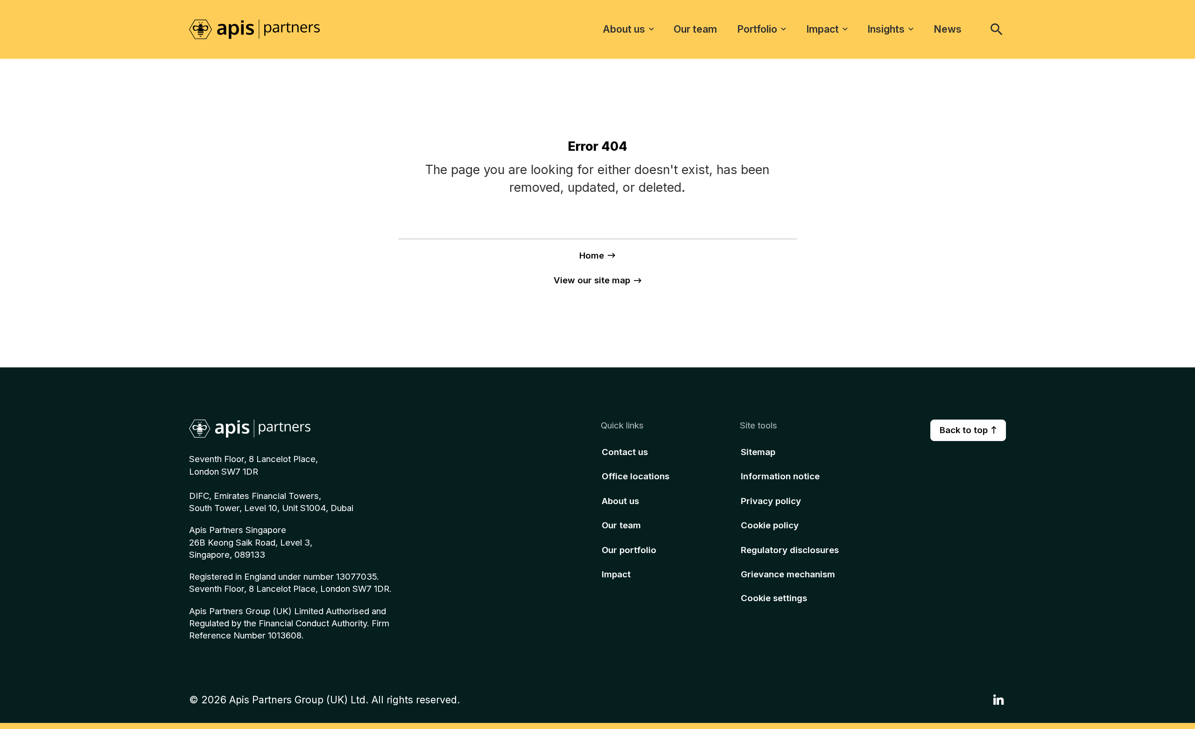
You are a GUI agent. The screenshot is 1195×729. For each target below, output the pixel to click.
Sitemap (758, 451)
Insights (886, 29)
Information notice (780, 476)
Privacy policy (771, 500)
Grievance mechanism (788, 574)
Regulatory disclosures (790, 549)
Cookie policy (770, 525)
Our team (695, 29)
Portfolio (757, 29)
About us (624, 29)
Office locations (635, 476)
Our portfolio (629, 549)
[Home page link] (263, 29)
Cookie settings (774, 598)
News (948, 29)
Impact (822, 29)
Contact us (625, 451)
